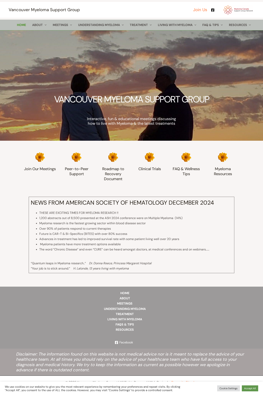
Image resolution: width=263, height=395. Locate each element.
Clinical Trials (149, 168)
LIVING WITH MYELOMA (124, 319)
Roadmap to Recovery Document (113, 173)
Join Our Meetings (40, 168)
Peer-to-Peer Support (76, 171)
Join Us (200, 10)
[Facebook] (212, 10)
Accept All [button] (250, 388)
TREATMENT (125, 314)
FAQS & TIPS (125, 324)
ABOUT (125, 298)
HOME (124, 293)
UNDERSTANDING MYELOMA (125, 309)
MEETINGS (124, 303)
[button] (45, 25)
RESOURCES (125, 330)
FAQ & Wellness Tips (186, 171)
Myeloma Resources (223, 171)
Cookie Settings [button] (228, 388)
